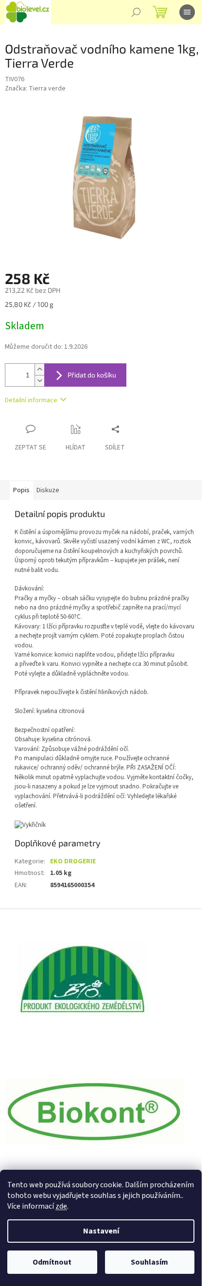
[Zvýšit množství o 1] (39, 369)
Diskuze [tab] (47, 490)
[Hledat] (136, 12)
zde (61, 1206)
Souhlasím (149, 1262)
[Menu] (187, 12)
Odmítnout (52, 1262)
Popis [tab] (21, 490)
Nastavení (101, 1231)
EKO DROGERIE (73, 861)
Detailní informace (31, 400)
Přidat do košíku (92, 375)
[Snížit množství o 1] (39, 380)
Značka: (35, 88)
